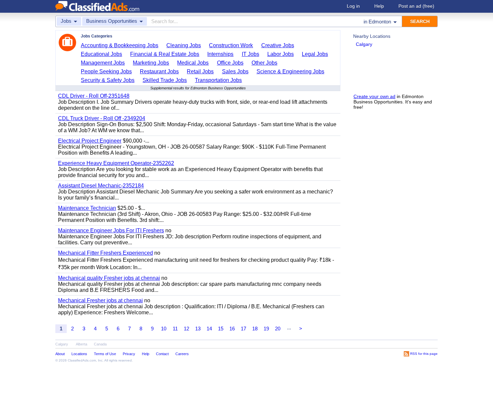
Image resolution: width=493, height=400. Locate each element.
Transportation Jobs (218, 80)
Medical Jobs (193, 63)
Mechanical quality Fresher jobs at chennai (109, 278)
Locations (79, 354)
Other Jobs (264, 63)
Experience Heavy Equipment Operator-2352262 (116, 163)
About (60, 354)
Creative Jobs (277, 45)
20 (277, 328)
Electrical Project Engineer (89, 141)
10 (163, 328)
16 (232, 328)
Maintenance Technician (87, 208)
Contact (162, 354)
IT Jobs (250, 54)
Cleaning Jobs (183, 45)
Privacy (129, 354)
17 (243, 328)
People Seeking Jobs (106, 71)
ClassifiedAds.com (82, 360)
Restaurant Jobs (159, 71)
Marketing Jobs (151, 63)
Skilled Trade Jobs (165, 80)
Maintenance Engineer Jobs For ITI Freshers (111, 230)
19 (266, 328)
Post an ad (416, 6)
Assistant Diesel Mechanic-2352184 (101, 185)
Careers (182, 354)
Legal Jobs (315, 54)
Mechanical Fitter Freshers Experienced (105, 253)
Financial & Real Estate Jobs (164, 54)
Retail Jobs (200, 71)
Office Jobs (230, 63)
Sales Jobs (235, 71)
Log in (353, 6)
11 (175, 328)
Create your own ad (374, 96)
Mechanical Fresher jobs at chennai (100, 300)
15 (220, 328)
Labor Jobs (280, 54)
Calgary (364, 44)
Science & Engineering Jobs (290, 71)
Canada (100, 344)
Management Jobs (103, 63)
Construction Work (231, 45)
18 (255, 328)
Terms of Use (105, 354)
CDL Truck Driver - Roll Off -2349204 (101, 118)
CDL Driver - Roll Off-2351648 (93, 96)
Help (379, 6)
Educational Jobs (101, 54)
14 (209, 328)
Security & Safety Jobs (107, 80)
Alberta (81, 344)
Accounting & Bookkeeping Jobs (119, 45)
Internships (220, 54)
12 (186, 328)
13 (198, 328)
